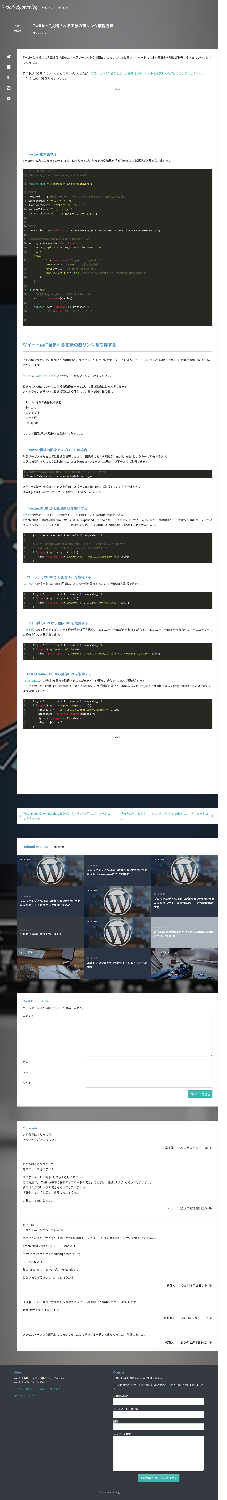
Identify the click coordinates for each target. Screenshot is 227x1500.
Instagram (29, 680)
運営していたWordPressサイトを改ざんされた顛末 (117, 965)
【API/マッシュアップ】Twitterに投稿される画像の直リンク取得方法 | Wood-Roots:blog (19, 7)
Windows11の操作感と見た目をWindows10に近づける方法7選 (184, 934)
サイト (27, 1082)
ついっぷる (30, 583)
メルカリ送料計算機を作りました (41, 934)
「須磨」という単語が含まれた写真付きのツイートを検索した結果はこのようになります (144, 73)
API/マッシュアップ (61, 7)
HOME (44, 7)
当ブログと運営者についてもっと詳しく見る (37, 1389)
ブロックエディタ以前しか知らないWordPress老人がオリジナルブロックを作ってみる (50, 903)
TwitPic (28, 515)
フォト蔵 (28, 629)
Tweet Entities (44, 375)
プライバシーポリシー (25, 1396)
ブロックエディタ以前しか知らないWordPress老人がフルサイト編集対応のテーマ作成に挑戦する (184, 902)
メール (27, 1072)
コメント (28, 1015)
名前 (25, 1062)
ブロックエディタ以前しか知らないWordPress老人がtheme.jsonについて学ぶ (117, 872)
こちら (167, 1385)
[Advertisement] (117, 115)
